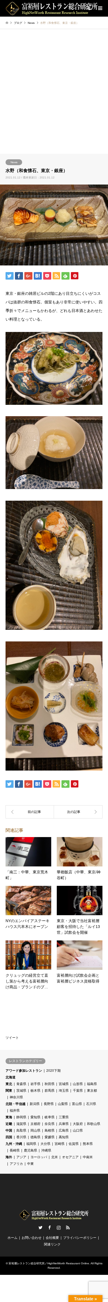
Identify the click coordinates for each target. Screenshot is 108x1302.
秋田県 (50, 1084)
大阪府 (78, 1124)
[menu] (99, 8)
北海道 (11, 1077)
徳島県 (35, 1137)
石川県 (91, 1104)
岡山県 (35, 1130)
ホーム (12, 1238)
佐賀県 (74, 1144)
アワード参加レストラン (24, 1071)
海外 (9, 1157)
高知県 (64, 1137)
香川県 (21, 1137)
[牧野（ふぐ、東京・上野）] (30, 811)
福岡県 (31, 1144)
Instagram (59, 1227)
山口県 (78, 1130)
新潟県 (35, 1104)
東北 (9, 1084)
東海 (9, 1117)
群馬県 (50, 1091)
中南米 (88, 1157)
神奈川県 (16, 1097)
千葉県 (78, 1091)
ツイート (12, 1038)
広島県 (64, 1130)
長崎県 (15, 1150)
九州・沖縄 (14, 1144)
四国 (9, 1137)
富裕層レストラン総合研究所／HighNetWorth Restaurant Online (49, 1263)
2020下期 (53, 1071)
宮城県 (64, 1084)
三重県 (64, 1117)
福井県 (15, 1110)
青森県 (21, 1084)
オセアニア (70, 1157)
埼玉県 (64, 1091)
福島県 (92, 1084)
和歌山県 (93, 1124)
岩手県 (35, 1084)
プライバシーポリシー (79, 1238)
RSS (68, 1227)
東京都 (92, 1091)
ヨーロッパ (38, 1157)
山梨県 (63, 1104)
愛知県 (35, 1117)
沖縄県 (46, 1150)
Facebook (50, 1227)
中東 (30, 1164)
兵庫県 (64, 1124)
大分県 (45, 1144)
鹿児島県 (30, 1150)
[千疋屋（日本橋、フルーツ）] (78, 811)
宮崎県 (60, 1144)
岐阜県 (50, 1117)
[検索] (87, 8)
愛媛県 (50, 1137)
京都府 (35, 1124)
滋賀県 (21, 1124)
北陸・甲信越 (15, 1104)
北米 (54, 1157)
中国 (9, 1130)
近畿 (9, 1124)
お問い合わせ (32, 1238)
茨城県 (21, 1091)
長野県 (49, 1104)
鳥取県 (21, 1130)
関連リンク (52, 1244)
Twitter (40, 1227)
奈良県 (50, 1124)
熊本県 (88, 1144)
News (14, 162)
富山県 (77, 1104)
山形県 (78, 1084)
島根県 (50, 1130)
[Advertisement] (54, 97)
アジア (21, 1157)
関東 (9, 1091)
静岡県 (21, 1117)
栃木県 (35, 1091)
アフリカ (16, 1164)
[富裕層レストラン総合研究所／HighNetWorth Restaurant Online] (52, 8)
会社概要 (52, 1238)
